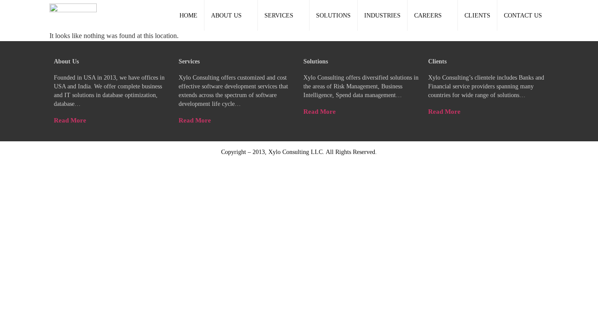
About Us (226, 15)
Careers (428, 15)
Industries (382, 15)
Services (278, 15)
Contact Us (523, 15)
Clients (477, 15)
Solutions (333, 15)
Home (188, 15)
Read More (70, 120)
